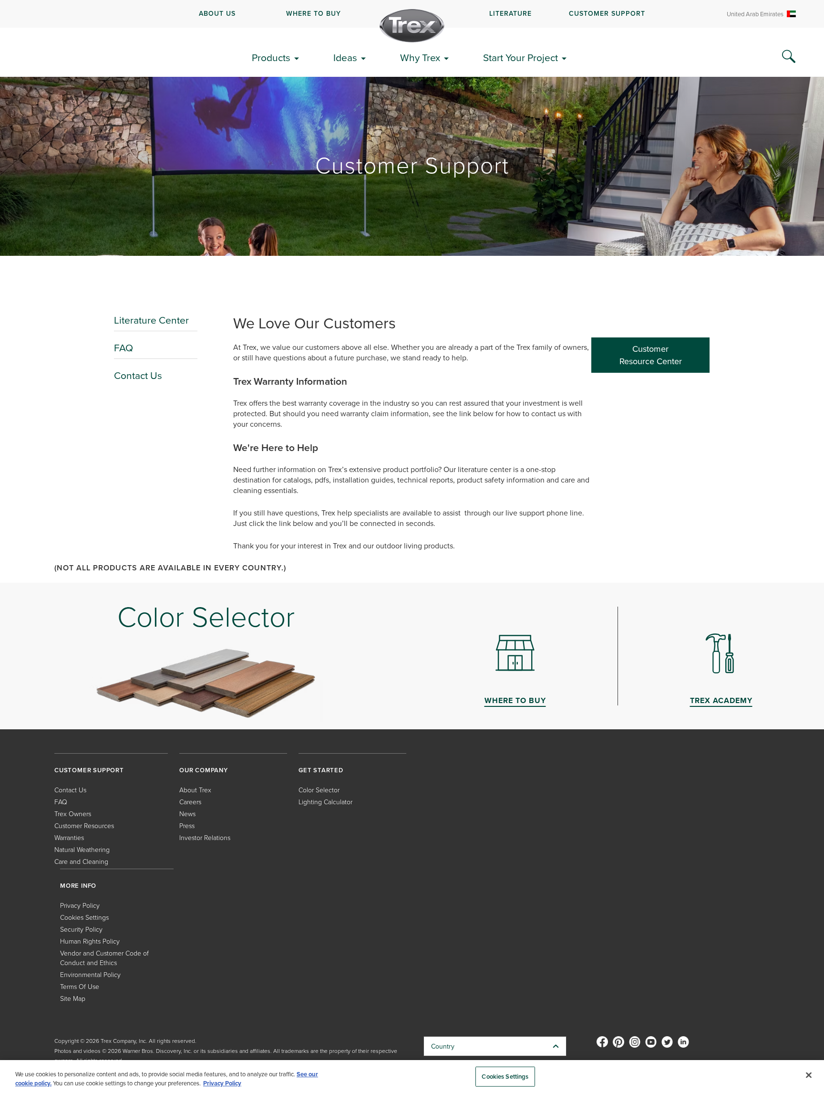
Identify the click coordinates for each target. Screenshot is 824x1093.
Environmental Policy (90, 974)
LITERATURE (510, 13)
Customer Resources (84, 825)
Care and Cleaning (81, 861)
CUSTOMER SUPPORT (607, 13)
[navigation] (412, 14)
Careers (190, 801)
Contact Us (138, 375)
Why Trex (420, 57)
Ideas (345, 57)
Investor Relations (204, 837)
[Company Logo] (412, 25)
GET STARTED (321, 770)
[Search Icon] (788, 57)
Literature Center (151, 320)
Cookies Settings (505, 1076)
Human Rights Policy (90, 941)
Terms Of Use (79, 986)
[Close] (808, 1075)
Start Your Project (520, 57)
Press (187, 825)
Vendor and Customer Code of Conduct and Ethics (104, 957)
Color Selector (319, 789)
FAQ (123, 347)
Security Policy (81, 929)
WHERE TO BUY (313, 13)
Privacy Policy (80, 905)
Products (271, 57)
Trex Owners (72, 813)
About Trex (195, 789)
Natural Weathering (82, 849)
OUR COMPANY (203, 770)
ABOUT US (217, 13)
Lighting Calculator (325, 801)
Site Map (72, 998)
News (187, 813)
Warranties (69, 837)
